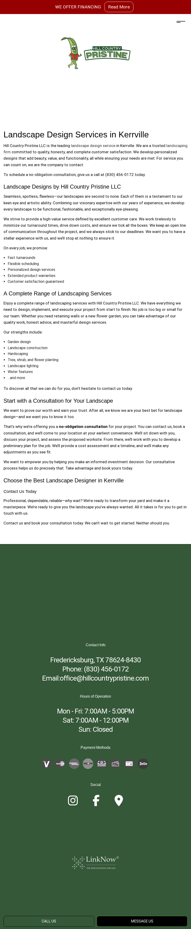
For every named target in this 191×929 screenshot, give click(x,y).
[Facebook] (96, 803)
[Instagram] (73, 803)
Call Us (49, 921)
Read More (119, 7)
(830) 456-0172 (106, 669)
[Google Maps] (119, 803)
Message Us (142, 921)
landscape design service (93, 145)
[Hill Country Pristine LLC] (95, 53)
